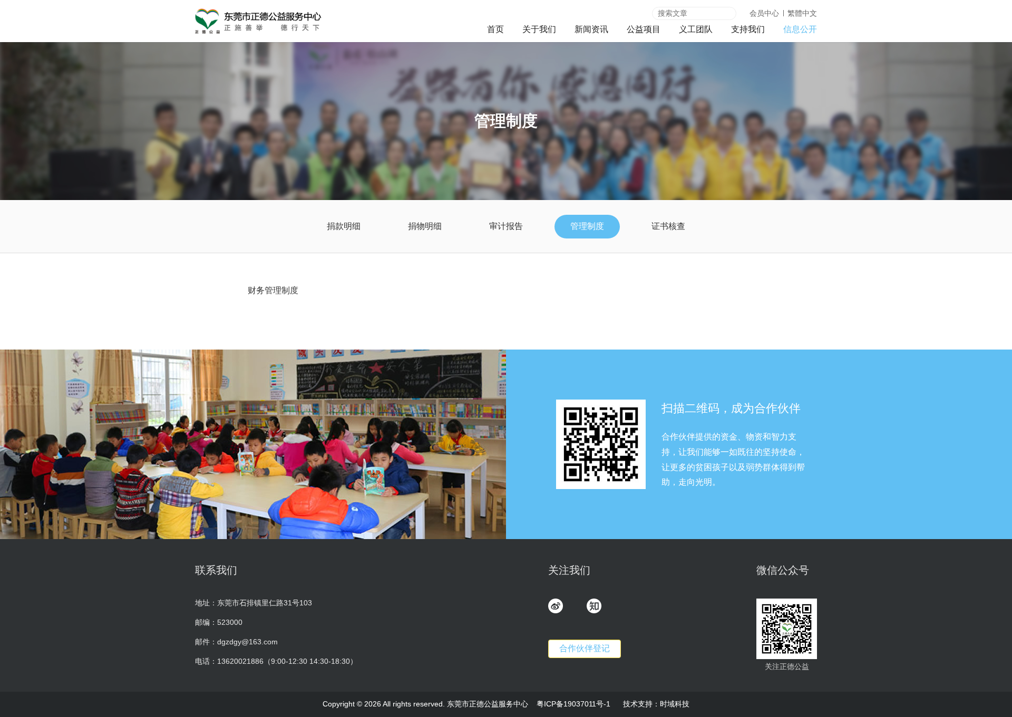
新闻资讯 (591, 29)
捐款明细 (344, 226)
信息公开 (800, 29)
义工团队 (696, 29)
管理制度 (587, 226)
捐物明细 (425, 226)
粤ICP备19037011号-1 (573, 704)
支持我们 (748, 29)
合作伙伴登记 (584, 648)
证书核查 (668, 226)
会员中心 (764, 13)
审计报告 (506, 226)
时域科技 (674, 704)
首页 (495, 29)
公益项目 (643, 29)
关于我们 (539, 29)
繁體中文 (802, 13)
